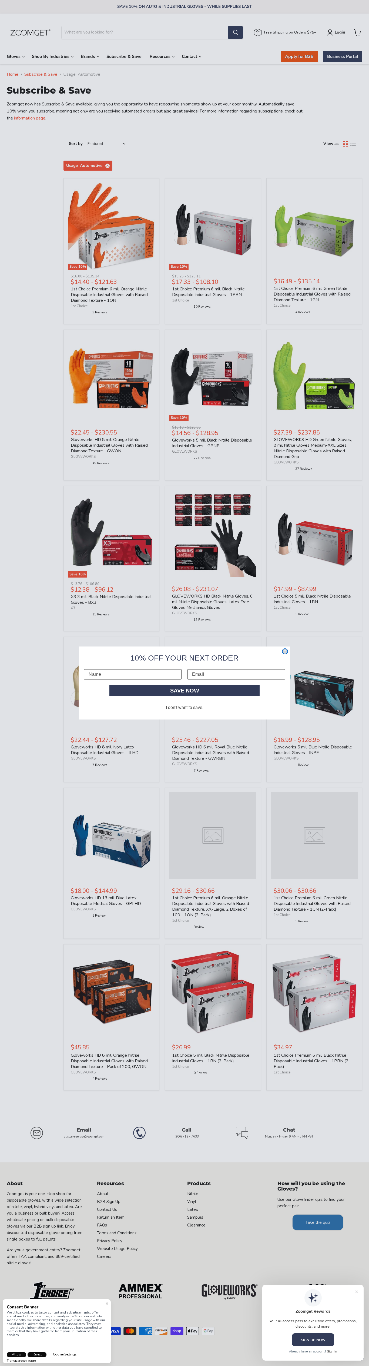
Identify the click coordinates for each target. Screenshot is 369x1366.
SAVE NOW (184, 691)
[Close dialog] (285, 651)
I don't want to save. (184, 707)
